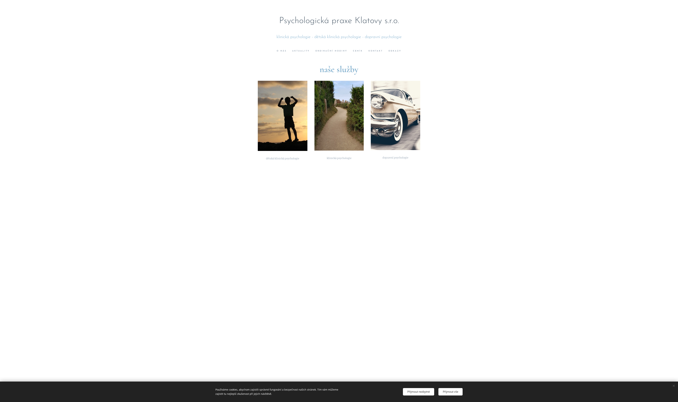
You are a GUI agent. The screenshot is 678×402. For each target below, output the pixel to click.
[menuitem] (283, 51)
